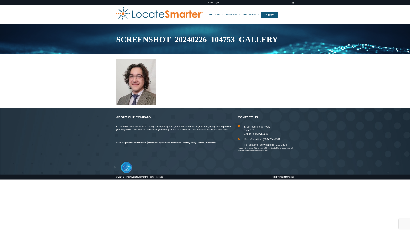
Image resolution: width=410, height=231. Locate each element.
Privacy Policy (189, 143)
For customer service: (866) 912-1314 (265, 144)
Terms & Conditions (207, 143)
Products (231, 15)
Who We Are (249, 15)
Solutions (214, 15)
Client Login (213, 3)
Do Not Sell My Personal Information (164, 143)
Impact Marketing (286, 177)
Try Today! (269, 15)
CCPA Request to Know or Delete (131, 143)
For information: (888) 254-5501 (262, 139)
